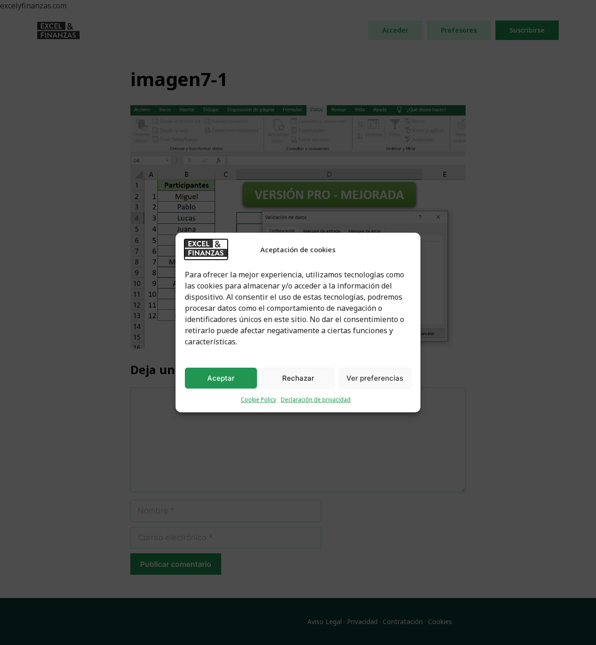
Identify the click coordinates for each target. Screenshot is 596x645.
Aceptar (221, 378)
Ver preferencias (374, 378)
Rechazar (298, 378)
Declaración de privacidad (316, 399)
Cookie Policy (258, 399)
